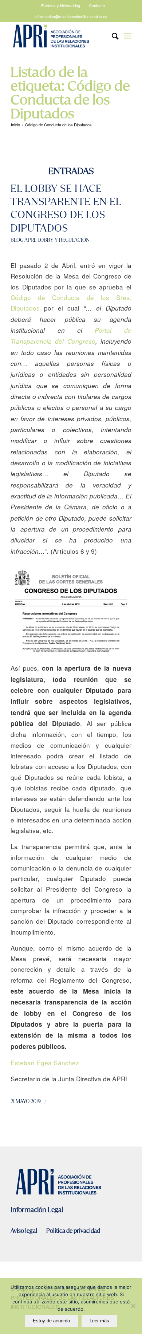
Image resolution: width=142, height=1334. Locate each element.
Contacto (97, 5)
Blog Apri (23, 240)
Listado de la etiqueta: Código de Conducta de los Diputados (70, 93)
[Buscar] (111, 36)
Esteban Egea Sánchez (45, 1062)
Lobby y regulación (64, 240)
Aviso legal (24, 1230)
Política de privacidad (73, 1230)
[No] (133, 1306)
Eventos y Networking (60, 5)
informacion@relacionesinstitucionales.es (71, 16)
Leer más (99, 1320)
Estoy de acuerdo (51, 1320)
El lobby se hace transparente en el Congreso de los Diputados (66, 208)
